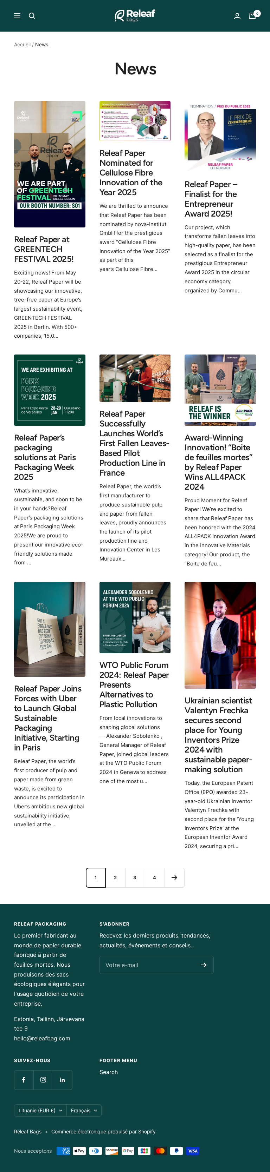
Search (108, 1071)
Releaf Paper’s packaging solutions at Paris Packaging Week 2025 (45, 457)
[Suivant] (174, 877)
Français (80, 1110)
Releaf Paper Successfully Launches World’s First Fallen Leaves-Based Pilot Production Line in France (134, 443)
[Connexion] (237, 16)
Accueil (22, 44)
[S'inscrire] (204, 964)
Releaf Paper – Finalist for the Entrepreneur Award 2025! (211, 199)
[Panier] (252, 16)
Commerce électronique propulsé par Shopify (103, 1131)
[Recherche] (32, 16)
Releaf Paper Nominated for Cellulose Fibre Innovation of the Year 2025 (130, 172)
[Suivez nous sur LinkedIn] (62, 1080)
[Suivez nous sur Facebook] (23, 1080)
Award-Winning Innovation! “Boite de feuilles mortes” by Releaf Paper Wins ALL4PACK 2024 (218, 462)
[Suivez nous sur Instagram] (43, 1080)
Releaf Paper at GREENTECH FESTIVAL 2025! (44, 249)
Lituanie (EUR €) (37, 1110)
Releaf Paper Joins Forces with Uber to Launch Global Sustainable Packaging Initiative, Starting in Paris (47, 718)
